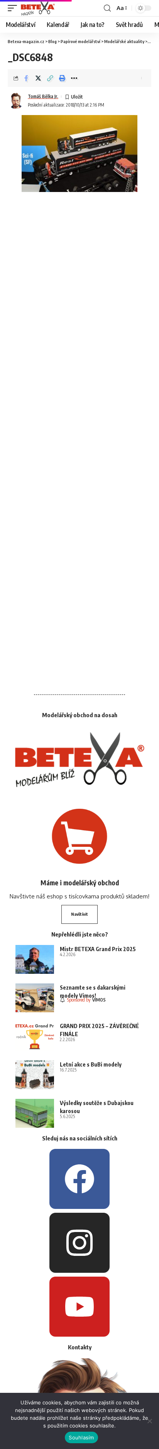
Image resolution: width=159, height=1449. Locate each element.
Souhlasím (81, 1437)
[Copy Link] (50, 78)
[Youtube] (79, 1307)
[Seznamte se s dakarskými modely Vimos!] (34, 997)
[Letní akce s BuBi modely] (34, 1074)
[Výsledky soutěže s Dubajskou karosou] (34, 1113)
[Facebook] (79, 1179)
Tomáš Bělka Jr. (43, 96)
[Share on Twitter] (38, 78)
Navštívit (79, 913)
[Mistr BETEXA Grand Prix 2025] (34, 959)
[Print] (62, 78)
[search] (107, 8)
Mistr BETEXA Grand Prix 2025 (98, 949)
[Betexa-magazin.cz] (38, 8)
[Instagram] (79, 1243)
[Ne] (149, 1421)
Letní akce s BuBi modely (91, 1064)
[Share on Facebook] (26, 78)
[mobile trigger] (14, 8)
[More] (74, 78)
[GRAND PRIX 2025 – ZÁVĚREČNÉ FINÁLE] (34, 1036)
